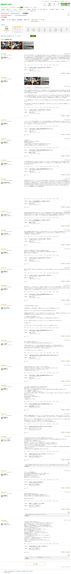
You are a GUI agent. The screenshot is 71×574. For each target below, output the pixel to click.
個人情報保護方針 (11, 571)
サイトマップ (52, 1)
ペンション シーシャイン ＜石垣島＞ (15, 13)
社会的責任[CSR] (18, 571)
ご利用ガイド (47, 1)
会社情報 (5, 571)
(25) (35, 19)
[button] (6, 45)
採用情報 (23, 571)
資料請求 (31, 571)
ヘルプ (43, 1)
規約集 (27, 571)
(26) (20, 19)
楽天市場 (62, 1)
